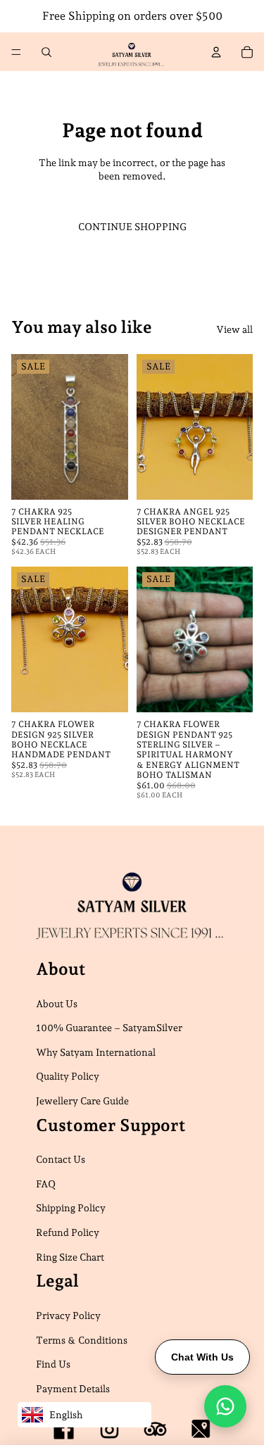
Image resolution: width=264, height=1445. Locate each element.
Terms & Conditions (81, 1339)
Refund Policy (67, 1232)
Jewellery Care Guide (82, 1100)
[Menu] (16, 52)
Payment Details (73, 1388)
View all (234, 329)
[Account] (216, 52)
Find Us (53, 1364)
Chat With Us (202, 1357)
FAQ (46, 1184)
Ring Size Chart (70, 1257)
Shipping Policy (71, 1207)
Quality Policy (67, 1076)
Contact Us (60, 1159)
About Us (56, 1003)
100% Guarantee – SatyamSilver (109, 1027)
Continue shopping (132, 226)
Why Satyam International (96, 1052)
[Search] (46, 52)
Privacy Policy (68, 1315)
